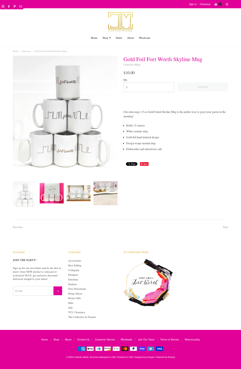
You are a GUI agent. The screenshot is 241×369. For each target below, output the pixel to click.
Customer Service (105, 339)
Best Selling (74, 265)
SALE (119, 37)
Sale (70, 307)
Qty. (125, 79)
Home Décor (75, 293)
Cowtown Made (132, 64)
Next (225, 227)
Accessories (74, 260)
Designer (73, 274)
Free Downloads (77, 288)
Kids (70, 303)
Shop (105, 37)
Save (145, 164)
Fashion (72, 284)
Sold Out (203, 87)
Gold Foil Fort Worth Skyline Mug (50, 51)
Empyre (151, 356)
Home (94, 37)
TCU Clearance (76, 312)
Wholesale (144, 37)
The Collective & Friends (82, 317)
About (130, 37)
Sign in (193, 4)
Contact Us (83, 339)
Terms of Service (169, 339)
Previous (18, 227)
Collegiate (73, 270)
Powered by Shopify (165, 356)
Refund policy (192, 339)
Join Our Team (146, 339)
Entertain (26, 51)
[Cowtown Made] (120, 31)
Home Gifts (74, 298)
